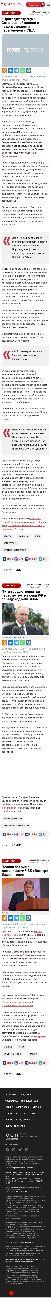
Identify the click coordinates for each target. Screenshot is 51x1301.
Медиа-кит (29, 1242)
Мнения (37, 1107)
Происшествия (29, 1101)
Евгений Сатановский (16, 550)
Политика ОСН (39, 1260)
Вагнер (33, 1054)
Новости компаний (15, 1126)
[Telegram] (16, 70)
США (38, 536)
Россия (8, 536)
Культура (21, 1113)
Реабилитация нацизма (17, 825)
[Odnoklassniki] (4, 70)
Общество (25, 1094)
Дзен (10, 559)
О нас (33, 1113)
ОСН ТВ (9, 1120)
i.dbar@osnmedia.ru (18, 1181)
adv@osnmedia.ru (12, 1190)
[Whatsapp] (22, 70)
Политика (10, 1094)
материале (40, 1036)
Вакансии (31, 1168)
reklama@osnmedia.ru (34, 1187)
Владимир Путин (10, 663)
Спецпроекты (23, 1120)
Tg (44, 559)
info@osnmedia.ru (18, 1168)
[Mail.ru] (28, 70)
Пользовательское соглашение (18, 1260)
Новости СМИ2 (11, 570)
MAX (21, 559)
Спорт (8, 1113)
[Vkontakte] (10, 70)
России (38, 931)
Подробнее (31, 1238)
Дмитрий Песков (11, 934)
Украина (24, 536)
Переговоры (11, 543)
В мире (9, 1107)
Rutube (33, 559)
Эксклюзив (22, 1107)
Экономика (11, 1101)
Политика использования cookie (20, 1262)
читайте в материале (13, 807)
